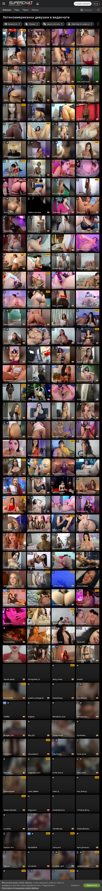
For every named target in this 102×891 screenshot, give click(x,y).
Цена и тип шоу (53, 24)
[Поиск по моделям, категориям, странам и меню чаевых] (98, 10)
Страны (32, 24)
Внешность (12, 24)
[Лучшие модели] (37, 3)
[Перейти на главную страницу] (20, 3)
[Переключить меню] (3, 3)
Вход (96, 4)
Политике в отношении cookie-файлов (20, 888)
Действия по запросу (80, 24)
